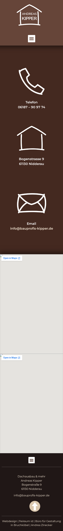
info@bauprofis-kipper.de (31, 228)
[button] (31, 38)
